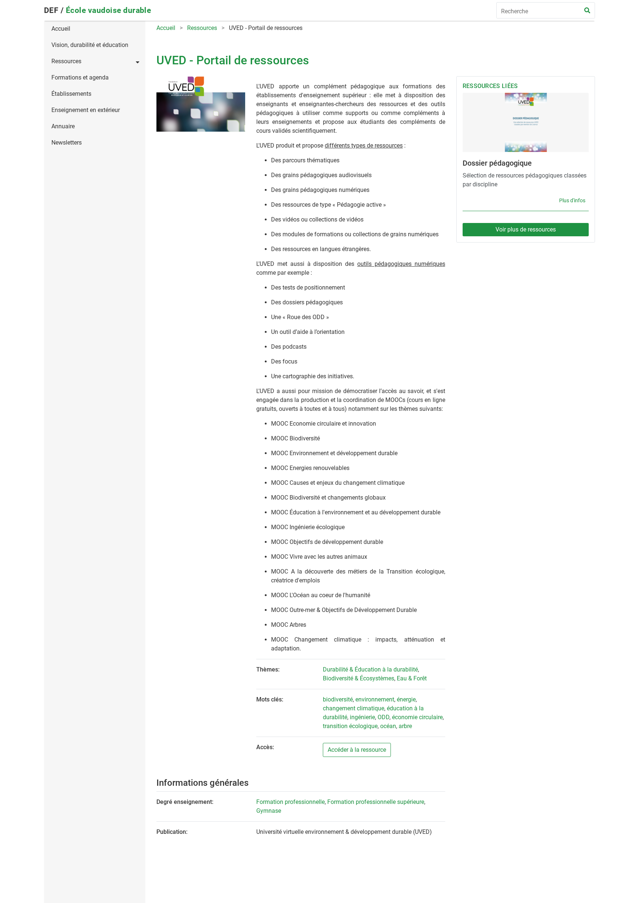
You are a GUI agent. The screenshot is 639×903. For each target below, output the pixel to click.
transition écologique (350, 726)
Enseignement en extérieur (85, 110)
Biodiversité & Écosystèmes (358, 678)
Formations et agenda (80, 77)
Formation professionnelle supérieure (375, 801)
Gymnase (268, 810)
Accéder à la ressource (357, 749)
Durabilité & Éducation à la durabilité (370, 669)
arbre (405, 726)
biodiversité (338, 699)
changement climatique (353, 708)
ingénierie (362, 717)
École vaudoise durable (108, 10)
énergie (406, 699)
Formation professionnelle (290, 801)
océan (388, 726)
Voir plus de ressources (526, 229)
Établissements (71, 93)
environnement (374, 699)
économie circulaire (417, 717)
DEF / (55, 10)
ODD (383, 717)
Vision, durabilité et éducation (89, 44)
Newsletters (66, 142)
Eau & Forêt (412, 678)
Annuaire (63, 126)
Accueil (60, 28)
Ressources (66, 61)
